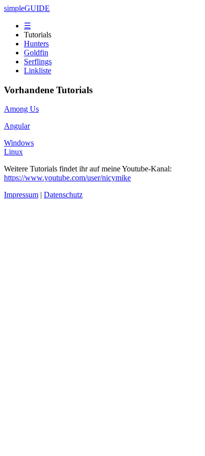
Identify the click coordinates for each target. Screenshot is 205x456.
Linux (13, 152)
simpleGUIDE (27, 8)
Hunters (36, 43)
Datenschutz (63, 194)
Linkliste (37, 70)
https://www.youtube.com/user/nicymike (67, 177)
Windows (19, 143)
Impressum (21, 194)
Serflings (38, 61)
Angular (17, 126)
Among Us (21, 109)
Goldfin (36, 52)
